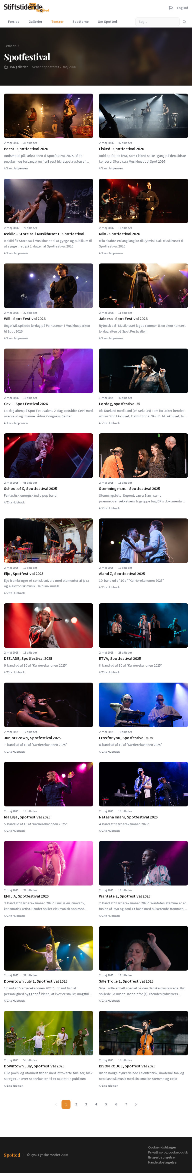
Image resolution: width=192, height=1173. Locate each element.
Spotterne (80, 21)
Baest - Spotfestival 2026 (26, 149)
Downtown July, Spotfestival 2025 (34, 1066)
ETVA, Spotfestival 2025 (120, 658)
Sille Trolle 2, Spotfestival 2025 (126, 981)
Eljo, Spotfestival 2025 (24, 573)
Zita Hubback (111, 423)
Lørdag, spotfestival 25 (119, 404)
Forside (14, 21)
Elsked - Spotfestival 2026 (121, 149)
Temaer (57, 21)
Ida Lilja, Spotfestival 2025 (27, 817)
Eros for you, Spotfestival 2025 (126, 738)
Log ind (182, 8)
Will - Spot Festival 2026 (25, 319)
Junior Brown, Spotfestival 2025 (32, 738)
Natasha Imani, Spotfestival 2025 (128, 817)
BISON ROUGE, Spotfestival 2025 (127, 1066)
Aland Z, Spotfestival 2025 (122, 573)
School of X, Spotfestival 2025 (30, 488)
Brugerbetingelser (162, 1157)
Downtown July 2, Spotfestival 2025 (36, 981)
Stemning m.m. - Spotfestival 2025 (129, 488)
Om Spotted (107, 21)
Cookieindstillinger (162, 1147)
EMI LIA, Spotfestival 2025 (26, 896)
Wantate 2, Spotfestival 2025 (124, 896)
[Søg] (184, 21)
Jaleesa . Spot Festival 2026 (123, 319)
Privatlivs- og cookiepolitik (168, 1152)
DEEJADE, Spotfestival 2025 (28, 658)
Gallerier (35, 21)
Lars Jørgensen (17, 168)
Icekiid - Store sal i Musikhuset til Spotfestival (44, 234)
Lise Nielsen (15, 1086)
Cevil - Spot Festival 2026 (26, 404)
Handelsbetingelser (163, 1162)
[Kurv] (170, 8)
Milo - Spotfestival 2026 (119, 234)
